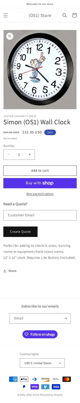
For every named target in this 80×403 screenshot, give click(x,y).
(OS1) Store (32, 394)
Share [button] (12, 271)
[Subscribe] (65, 318)
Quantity (8, 146)
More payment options (40, 193)
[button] (5, 15)
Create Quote (20, 231)
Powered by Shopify (51, 394)
